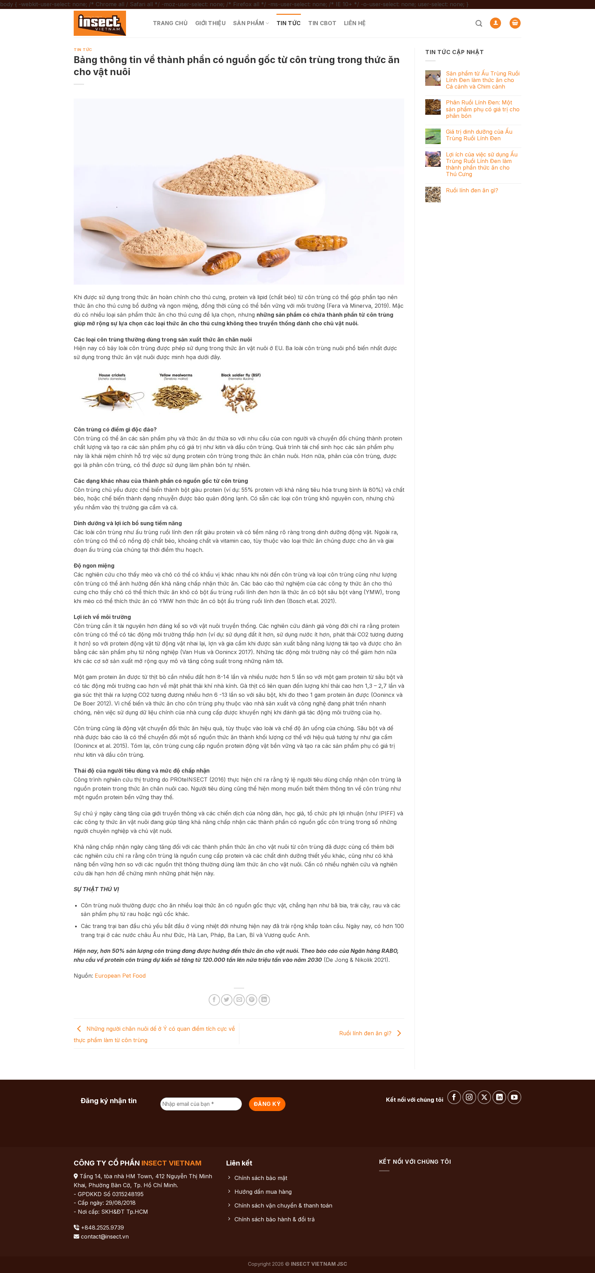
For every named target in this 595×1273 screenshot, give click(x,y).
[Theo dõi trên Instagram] (469, 1097)
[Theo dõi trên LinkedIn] (499, 1097)
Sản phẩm (248, 23)
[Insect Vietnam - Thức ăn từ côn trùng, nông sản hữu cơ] (108, 23)
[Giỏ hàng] (515, 23)
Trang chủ (170, 23)
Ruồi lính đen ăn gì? (366, 1033)
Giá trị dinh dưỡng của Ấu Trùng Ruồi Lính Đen (479, 135)
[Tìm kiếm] (479, 23)
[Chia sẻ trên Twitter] (226, 1000)
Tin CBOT (322, 23)
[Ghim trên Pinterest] (251, 1000)
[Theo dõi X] (484, 1097)
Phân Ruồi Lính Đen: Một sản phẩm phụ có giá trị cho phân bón (483, 109)
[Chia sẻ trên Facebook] (214, 1000)
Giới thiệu (210, 23)
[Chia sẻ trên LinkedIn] (264, 1000)
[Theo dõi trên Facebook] (454, 1097)
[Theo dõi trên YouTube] (514, 1097)
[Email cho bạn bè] (239, 1000)
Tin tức (288, 23)
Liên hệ (355, 23)
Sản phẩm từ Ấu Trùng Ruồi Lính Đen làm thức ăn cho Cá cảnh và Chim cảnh (483, 80)
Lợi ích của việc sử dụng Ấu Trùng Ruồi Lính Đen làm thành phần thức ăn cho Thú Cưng (482, 164)
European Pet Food (120, 975)
